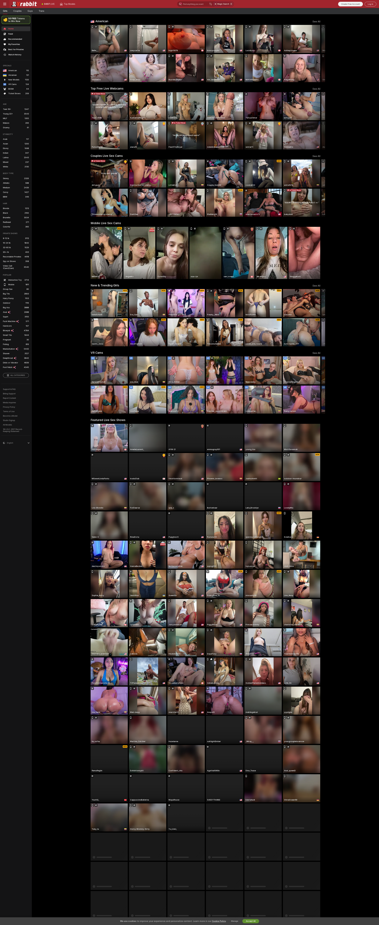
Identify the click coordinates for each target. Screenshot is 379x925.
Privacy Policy (9, 407)
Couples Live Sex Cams (107, 156)
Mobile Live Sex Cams (106, 223)
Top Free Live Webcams (107, 88)
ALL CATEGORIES (17, 375)
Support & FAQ (9, 389)
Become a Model (10, 416)
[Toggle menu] (4, 4)
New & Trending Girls (105, 285)
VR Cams (97, 352)
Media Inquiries (9, 403)
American (101, 21)
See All (316, 21)
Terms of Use (9, 411)
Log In (370, 4)
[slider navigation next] (317, 53)
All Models (7, 425)
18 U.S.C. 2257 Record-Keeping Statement (13, 430)
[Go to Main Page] (24, 4)
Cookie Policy (219, 921)
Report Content (9, 398)
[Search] (211, 4)
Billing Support (9, 394)
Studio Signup (9, 420)
